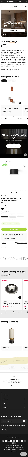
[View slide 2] (13, 385)
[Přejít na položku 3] (7, 191)
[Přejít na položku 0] (2, 191)
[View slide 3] (15, 385)
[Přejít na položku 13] (22, 191)
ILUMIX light (4, 195)
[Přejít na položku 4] (9, 191)
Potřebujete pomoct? (22, 242)
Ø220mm (12, 214)
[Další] (26, 1)
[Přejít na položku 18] (11, 192)
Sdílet (4, 242)
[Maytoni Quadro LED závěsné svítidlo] (11, 95)
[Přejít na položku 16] (8, 192)
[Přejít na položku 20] (15, 192)
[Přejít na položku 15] (25, 191)
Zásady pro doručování (14, 449)
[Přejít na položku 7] (14, 191)
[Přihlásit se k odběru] (24, 421)
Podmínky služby (7, 449)
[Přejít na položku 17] (10, 192)
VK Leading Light (6, 301)
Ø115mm (4, 214)
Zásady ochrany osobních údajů (18, 447)
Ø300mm (20, 214)
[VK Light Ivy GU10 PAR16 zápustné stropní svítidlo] (11, 289)
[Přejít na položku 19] (13, 192)
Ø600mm (13, 219)
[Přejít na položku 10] (17, 191)
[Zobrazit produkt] (19, 103)
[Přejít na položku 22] (18, 192)
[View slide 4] (16, 385)
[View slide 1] (11, 385)
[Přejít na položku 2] (6, 191)
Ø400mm (5, 219)
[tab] (4, 80)
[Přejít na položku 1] (4, 191)
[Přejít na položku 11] (19, 191)
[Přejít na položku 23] (20, 192)
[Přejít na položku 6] (12, 191)
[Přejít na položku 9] (15, 191)
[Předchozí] (1, 1)
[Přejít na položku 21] (16, 192)
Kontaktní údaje (21, 449)
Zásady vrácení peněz (8, 447)
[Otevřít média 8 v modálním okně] (24, 166)
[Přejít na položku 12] (20, 191)
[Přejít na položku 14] (24, 191)
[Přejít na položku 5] (11, 191)
